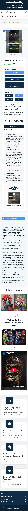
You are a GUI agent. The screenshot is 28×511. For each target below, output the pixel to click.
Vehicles (8, 154)
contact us (15, 116)
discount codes (19, 4)
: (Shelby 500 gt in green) (14, 205)
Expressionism (10, 178)
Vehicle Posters (16, 21)
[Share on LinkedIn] (9, 130)
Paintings (20, 161)
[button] (5, 41)
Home (2, 21)
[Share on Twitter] (7, 130)
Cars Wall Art (4, 22)
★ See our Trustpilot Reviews (14, 7)
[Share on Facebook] (4, 130)
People (8, 162)
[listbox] (14, 80)
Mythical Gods (15, 152)
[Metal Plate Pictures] (13, 12)
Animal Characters (11, 170)
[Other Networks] (14, 130)
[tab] (14, 218)
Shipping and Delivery (10, 218)
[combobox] (14, 16)
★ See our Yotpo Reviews (14, 1)
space (10, 159)
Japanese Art (12, 177)
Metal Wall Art (8, 21)
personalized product (9, 111)
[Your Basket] (25, 12)
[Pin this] (11, 130)
